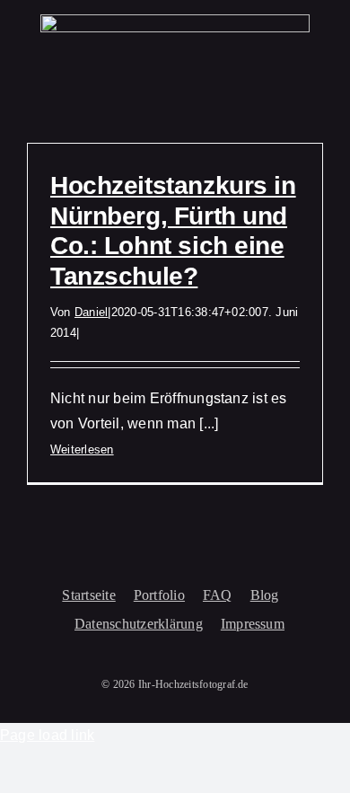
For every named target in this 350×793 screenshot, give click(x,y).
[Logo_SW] (175, 21)
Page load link (47, 735)
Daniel (91, 312)
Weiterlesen (82, 449)
